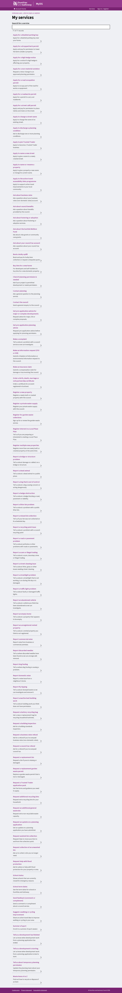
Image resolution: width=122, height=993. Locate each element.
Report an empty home (22, 614)
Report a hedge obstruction (24, 493)
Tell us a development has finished (26, 934)
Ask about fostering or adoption (25, 217)
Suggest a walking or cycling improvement (24, 913)
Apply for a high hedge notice (24, 57)
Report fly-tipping (20, 687)
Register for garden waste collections (23, 416)
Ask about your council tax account (26, 243)
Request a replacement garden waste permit (25, 770)
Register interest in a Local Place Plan (25, 430)
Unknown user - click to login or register (26, 13)
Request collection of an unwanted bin (26, 848)
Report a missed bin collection (24, 516)
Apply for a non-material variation (26, 68)
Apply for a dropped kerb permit (26, 46)
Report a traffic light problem (24, 588)
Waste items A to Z (20, 976)
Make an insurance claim (22, 367)
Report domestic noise (22, 675)
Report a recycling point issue (24, 527)
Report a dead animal (21, 470)
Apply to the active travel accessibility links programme (24, 180)
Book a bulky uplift (20, 254)
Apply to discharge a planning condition (24, 129)
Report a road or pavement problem (23, 539)
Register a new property (22, 392)
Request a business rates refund (25, 734)
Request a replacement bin (23, 757)
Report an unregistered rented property (25, 626)
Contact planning (20, 291)
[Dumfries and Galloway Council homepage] (23, 4)
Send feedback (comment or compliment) (24, 899)
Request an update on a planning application (26, 823)
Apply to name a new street (23, 153)
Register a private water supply (25, 403)
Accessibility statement (40, 990)
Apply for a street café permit (24, 105)
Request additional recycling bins (26, 796)
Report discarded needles (23, 650)
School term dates (20, 886)
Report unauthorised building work (24, 699)
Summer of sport (19, 926)
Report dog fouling (20, 664)
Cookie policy (16, 990)
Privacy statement (26, 990)
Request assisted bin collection (25, 836)
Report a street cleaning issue (24, 563)
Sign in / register (103, 9)
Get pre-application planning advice (24, 326)
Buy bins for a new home (22, 265)
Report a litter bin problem (23, 504)
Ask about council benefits (23, 206)
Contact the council (20, 302)
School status (18, 875)
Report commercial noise (23, 639)
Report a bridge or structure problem (24, 458)
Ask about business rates (22, 195)
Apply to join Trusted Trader (24, 142)
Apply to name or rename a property (23, 166)
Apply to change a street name (25, 116)
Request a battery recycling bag (25, 712)
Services (92, 9)
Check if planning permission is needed (25, 278)
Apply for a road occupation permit (24, 81)
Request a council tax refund (24, 746)
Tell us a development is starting (25, 948)
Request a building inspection (24, 723)
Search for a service (20, 23)
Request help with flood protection (22, 862)
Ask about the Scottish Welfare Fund (25, 230)
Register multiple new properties (26, 445)
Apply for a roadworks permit (24, 94)
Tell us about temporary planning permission (26, 963)
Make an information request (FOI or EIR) (26, 351)
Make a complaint (20, 339)
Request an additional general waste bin (24, 809)
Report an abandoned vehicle (24, 600)
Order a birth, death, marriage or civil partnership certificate (26, 379)
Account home (21, 9)
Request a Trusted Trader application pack (23, 784)
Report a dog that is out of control (26, 482)
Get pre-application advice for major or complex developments (26, 312)
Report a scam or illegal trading (25, 552)
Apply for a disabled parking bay (25, 35)
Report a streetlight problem (24, 575)
